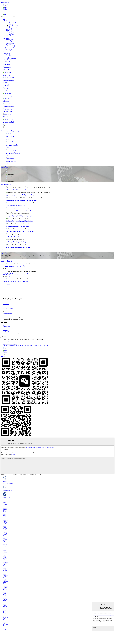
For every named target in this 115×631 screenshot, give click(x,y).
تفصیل (8, 268)
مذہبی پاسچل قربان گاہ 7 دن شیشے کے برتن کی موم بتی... (21, 195)
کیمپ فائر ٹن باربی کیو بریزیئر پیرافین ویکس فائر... (19, 189)
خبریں (4, 48)
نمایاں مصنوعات (6, 184)
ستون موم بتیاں (9, 30)
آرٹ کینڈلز (8, 35)
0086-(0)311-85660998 (8, 308)
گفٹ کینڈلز (8, 40)
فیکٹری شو (8, 55)
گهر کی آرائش (6, 38)
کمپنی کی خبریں (9, 49)
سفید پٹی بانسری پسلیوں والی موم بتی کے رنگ (18, 247)
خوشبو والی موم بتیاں (10, 31)
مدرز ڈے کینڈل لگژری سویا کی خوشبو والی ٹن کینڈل (19, 221)
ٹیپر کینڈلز (11, 24)
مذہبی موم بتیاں (9, 36)
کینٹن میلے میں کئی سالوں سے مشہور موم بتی (15, 281)
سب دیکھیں (3, 249)
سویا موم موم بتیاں (38, 345)
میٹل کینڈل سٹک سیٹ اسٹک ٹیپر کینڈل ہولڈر (19, 210)
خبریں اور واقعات (6, 261)
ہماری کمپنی (5, 252)
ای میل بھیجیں (4, 356)
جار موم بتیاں (11, 33)
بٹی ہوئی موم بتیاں (13, 27)
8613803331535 (6, 497)
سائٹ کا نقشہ (6, 344)
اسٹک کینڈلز (8, 21)
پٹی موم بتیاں (11, 26)
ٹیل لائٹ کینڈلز (9, 29)
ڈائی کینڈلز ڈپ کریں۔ (13, 25)
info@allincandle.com (7, 313)
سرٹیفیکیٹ (4, 167)
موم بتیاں (5, 20)
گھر (4, 19)
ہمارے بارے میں (6, 53)
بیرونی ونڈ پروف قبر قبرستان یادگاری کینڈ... (17, 205)
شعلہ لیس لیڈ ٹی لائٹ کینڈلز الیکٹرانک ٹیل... (17, 226)
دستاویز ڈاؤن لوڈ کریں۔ (11, 58)
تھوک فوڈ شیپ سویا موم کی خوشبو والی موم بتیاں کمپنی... (21, 200)
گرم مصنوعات (13, 344)
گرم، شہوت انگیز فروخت (9, 46)
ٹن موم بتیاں (11, 34)
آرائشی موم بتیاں (9, 39)
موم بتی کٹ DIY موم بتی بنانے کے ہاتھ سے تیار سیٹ (20, 231)
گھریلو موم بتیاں (12, 22)
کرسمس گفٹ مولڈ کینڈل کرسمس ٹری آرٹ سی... (19, 215)
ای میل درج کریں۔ (5, 341)
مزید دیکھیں (8, 139)
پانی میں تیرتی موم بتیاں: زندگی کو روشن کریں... (16, 273)
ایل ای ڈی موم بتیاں (10, 45)
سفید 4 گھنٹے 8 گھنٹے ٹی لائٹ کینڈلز (15, 236)
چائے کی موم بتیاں (12, 145)
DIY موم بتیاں (9, 44)
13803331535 (6, 304)
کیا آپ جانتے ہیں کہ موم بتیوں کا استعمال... (14, 266)
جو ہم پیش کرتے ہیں (10, 130)
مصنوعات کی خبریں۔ (11, 50)
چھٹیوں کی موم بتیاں (10, 41)
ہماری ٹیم (8, 57)
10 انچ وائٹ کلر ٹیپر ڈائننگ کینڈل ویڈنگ (16, 242)
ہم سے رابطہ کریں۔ (7, 59)
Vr (3, 51)
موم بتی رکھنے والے (10, 43)
